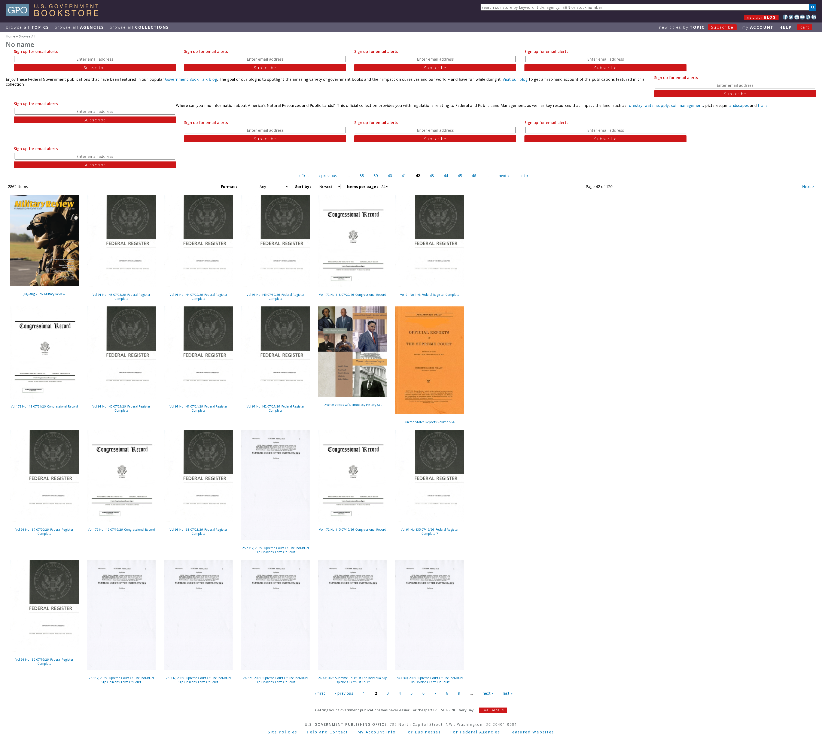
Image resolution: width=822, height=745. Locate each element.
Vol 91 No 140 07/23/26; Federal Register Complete (121, 408)
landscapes (738, 105)
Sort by (302, 186)
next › (504, 175)
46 (474, 175)
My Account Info (376, 732)
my (758, 27)
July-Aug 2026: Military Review (44, 294)
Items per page (362, 186)
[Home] (54, 14)
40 (390, 175)
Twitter (791, 17)
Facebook (785, 17)
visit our (761, 17)
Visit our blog (515, 79)
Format (228, 186)
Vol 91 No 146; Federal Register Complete (429, 295)
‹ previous (328, 175)
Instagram (796, 17)
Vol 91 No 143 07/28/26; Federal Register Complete (121, 297)
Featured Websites (531, 732)
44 (446, 175)
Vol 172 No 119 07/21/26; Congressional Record (44, 406)
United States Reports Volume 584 (429, 422)
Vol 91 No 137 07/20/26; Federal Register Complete (44, 531)
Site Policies (282, 732)
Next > (808, 186)
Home (10, 36)
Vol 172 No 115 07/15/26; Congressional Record (352, 529)
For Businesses (423, 732)
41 (404, 175)
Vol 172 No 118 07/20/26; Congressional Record (352, 295)
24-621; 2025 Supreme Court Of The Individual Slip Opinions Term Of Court (275, 680)
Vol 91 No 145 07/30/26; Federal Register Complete (275, 297)
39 (376, 175)
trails (762, 105)
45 (460, 175)
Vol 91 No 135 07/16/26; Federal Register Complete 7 (430, 531)
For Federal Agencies (475, 732)
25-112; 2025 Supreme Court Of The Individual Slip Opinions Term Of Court (121, 680)
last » (523, 175)
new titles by (696, 27)
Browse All (27, 27)
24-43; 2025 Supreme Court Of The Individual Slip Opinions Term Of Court (352, 680)
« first (303, 175)
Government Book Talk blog (191, 79)
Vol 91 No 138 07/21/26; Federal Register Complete (198, 531)
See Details (492, 710)
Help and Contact (327, 732)
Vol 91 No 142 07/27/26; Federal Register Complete (275, 408)
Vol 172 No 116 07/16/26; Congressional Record (121, 529)
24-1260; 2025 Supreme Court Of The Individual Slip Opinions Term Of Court (429, 680)
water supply (657, 105)
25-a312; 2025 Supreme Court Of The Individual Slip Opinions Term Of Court (275, 550)
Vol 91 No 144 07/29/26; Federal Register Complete (198, 297)
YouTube (802, 17)
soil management (687, 105)
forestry (634, 105)
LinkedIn (813, 17)
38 (362, 175)
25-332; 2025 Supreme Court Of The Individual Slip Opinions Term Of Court (198, 680)
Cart (804, 27)
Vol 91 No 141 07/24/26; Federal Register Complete (198, 408)
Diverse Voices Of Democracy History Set (352, 405)
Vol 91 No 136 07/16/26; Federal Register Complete (44, 661)
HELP (785, 27)
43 (432, 175)
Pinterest (808, 17)
